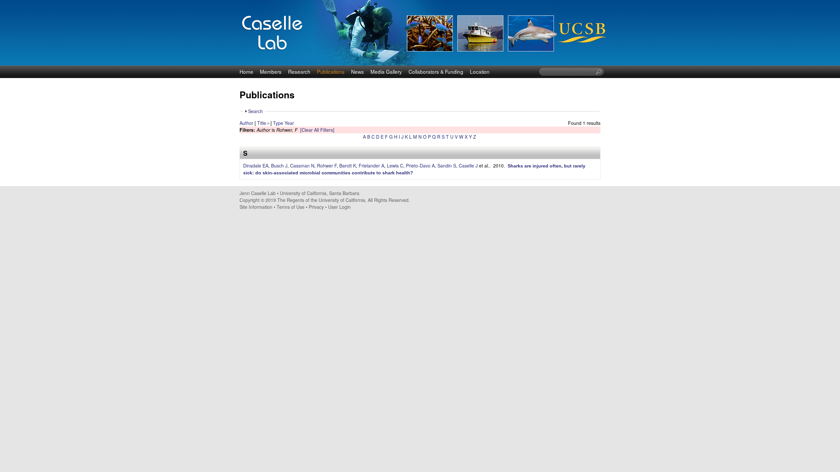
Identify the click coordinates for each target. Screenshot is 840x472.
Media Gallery (386, 71)
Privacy (316, 207)
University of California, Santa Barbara (319, 193)
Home (246, 71)
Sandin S (446, 165)
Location (480, 71)
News (357, 71)
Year (289, 123)
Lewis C (395, 165)
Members (271, 71)
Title (261, 123)
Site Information (256, 207)
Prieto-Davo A (420, 165)
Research (299, 71)
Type (278, 123)
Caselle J (468, 165)
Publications (331, 71)
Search (255, 111)
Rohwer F (327, 165)
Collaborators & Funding (436, 71)
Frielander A (371, 165)
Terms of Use (290, 207)
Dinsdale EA (255, 165)
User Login (339, 207)
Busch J (279, 165)
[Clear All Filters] (317, 130)
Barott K (347, 165)
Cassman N (302, 165)
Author (246, 123)
